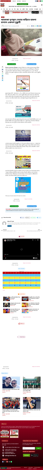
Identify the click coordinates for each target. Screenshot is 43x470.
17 (3, 282)
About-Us (14, 1)
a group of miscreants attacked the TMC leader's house (15, 195)
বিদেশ (4, 9)
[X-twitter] (37, 1)
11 (9, 280)
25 (9, 285)
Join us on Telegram (32, 64)
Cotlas (10, 468)
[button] (32, 26)
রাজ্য (7, 9)
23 (36, 282)
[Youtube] (39, 1)
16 (36, 280)
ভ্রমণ (40, 9)
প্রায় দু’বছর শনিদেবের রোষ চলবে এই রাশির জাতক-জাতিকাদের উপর (15, 310)
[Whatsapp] (42, 1)
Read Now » (4, 392)
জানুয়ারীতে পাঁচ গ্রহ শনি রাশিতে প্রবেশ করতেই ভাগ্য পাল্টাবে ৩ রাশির (34, 298)
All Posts (9, 225)
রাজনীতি (23, 9)
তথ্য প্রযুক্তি (36, 9)
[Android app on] (32, 455)
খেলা (20, 9)
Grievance (30, 468)
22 (30, 282)
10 (3, 280)
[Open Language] (5, 468)
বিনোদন (27, 9)
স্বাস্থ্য (18, 9)
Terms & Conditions (37, 467)
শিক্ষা (14, 9)
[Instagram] (40, 1)
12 (14, 280)
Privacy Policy (31, 467)
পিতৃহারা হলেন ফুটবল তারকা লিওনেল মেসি (10, 389)
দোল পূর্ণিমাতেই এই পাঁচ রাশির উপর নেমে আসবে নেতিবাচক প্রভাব (34, 304)
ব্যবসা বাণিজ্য (31, 9)
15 (30, 280)
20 (20, 282)
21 (25, 282)
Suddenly (24, 195)
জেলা (9, 9)
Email (24, 446)
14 (25, 280)
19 (14, 282)
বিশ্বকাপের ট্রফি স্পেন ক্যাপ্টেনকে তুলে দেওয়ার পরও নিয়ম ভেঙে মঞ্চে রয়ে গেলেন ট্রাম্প (10, 411)
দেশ (1, 9)
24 (3, 285)
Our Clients (19, 1)
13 (19, 280)
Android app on (35, 454)
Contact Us (24, 1)
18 (9, 282)
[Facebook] (35, 1)
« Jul (4, 290)
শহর (12, 9)
